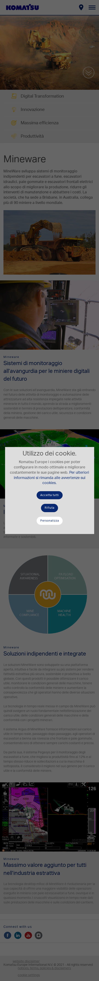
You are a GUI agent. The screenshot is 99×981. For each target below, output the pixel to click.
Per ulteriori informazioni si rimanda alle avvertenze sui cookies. (51, 478)
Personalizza (49, 520)
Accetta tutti (49, 495)
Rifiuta (49, 507)
